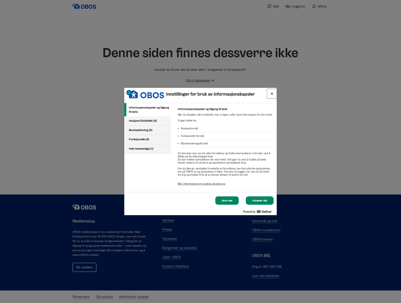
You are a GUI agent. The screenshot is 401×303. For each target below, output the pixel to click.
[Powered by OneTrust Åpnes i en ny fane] (259, 212)
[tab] (147, 109)
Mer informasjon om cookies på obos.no (201, 183)
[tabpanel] (225, 148)
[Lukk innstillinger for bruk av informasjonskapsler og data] (272, 93)
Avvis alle (227, 200)
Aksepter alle (259, 200)
